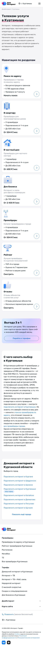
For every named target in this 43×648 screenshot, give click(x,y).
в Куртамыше (13, 20)
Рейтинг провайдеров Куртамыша (17, 546)
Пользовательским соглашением (29, 638)
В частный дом (11, 150)
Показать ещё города (21, 514)
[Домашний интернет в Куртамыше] (9, 3)
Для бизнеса (10, 186)
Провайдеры (10, 220)
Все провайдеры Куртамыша (14, 561)
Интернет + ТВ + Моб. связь (14, 579)
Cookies (17, 634)
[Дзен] (9, 642)
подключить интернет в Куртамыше (20, 407)
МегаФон (6, 554)
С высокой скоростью (11, 587)
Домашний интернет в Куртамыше (17, 572)
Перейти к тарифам (21, 338)
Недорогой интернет (11, 583)
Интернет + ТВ (8, 575)
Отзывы (8, 291)
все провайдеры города (14, 426)
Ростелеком (7, 550)
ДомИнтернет (6, 9)
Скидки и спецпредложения (14, 591)
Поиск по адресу (12, 76)
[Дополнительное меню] (39, 3)
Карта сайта (7, 606)
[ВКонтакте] (4, 642)
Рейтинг (8, 255)
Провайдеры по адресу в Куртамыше (18, 542)
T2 (3, 558)
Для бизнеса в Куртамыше (13, 595)
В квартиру (10, 113)
